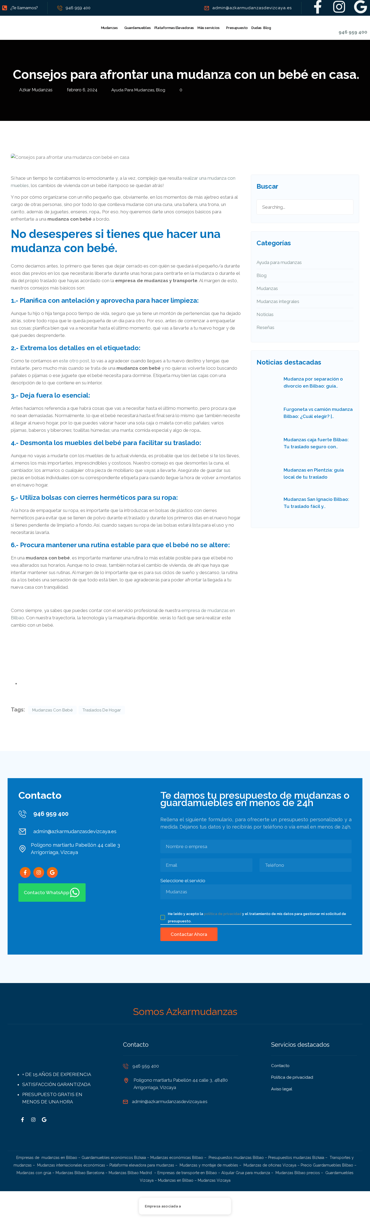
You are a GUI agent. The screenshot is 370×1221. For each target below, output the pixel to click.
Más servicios (208, 28)
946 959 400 (78, 7)
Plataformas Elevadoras (174, 28)
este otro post (74, 360)
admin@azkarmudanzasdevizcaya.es (252, 7)
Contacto (280, 1065)
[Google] (360, 7)
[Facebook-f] (317, 7)
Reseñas (265, 327)
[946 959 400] (342, 23)
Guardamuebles (137, 28)
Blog (267, 28)
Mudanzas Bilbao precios (297, 1173)
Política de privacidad (292, 1077)
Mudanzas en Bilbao (175, 1180)
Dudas (256, 28)
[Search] (342, 207)
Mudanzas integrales (278, 301)
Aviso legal (281, 1089)
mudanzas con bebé (52, 710)
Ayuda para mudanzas (132, 90)
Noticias (265, 314)
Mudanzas (109, 28)
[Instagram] (339, 7)
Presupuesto (237, 28)
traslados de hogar (102, 710)
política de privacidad (222, 914)
